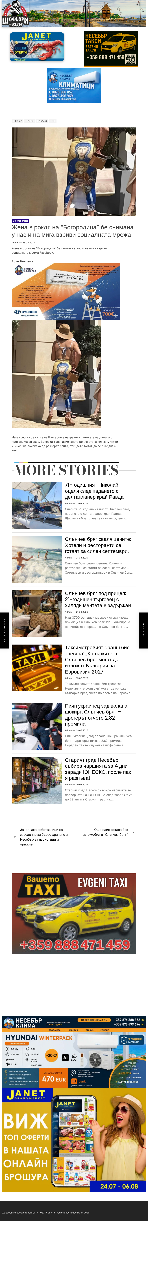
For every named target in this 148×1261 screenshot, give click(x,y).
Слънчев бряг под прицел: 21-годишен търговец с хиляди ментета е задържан (98, 599)
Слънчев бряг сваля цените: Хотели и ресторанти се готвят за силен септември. (98, 545)
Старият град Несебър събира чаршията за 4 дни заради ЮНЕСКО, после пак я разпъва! (98, 769)
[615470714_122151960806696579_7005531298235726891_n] (66, 265)
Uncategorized (20, 221)
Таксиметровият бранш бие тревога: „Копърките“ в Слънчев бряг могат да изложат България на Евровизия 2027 (97, 659)
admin (15, 242)
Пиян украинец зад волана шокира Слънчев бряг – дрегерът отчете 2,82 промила (96, 715)
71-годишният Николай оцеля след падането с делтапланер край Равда (94, 491)
